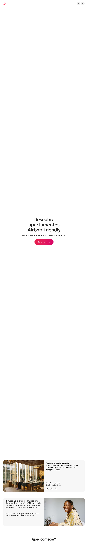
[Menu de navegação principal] (83, 3)
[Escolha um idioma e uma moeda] (78, 3)
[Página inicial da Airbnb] (4, 3)
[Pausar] (51, 488)
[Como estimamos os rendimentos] (33, 515)
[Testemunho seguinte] (55, 488)
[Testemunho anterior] (47, 488)
